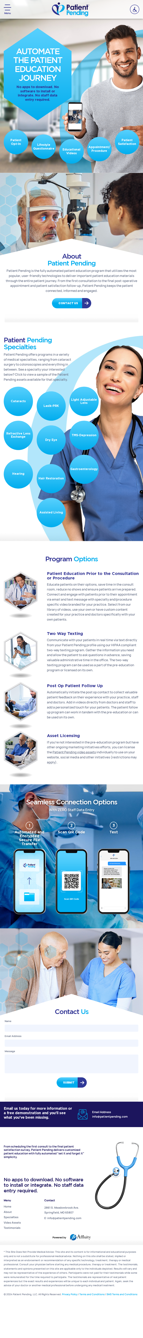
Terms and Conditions (92, 1294)
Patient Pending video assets (74, 752)
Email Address (13, 1036)
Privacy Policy (69, 1294)
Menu (7, 13)
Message (10, 1051)
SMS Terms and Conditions (122, 1294)
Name (8, 1021)
